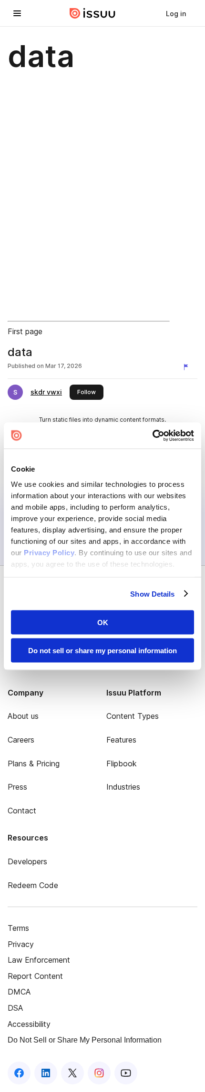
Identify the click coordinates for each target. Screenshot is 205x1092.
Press (17, 787)
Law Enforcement (39, 960)
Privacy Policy (49, 552)
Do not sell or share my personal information (102, 650)
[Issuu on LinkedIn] (45, 1073)
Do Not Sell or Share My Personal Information (85, 1040)
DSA (15, 1008)
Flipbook (121, 763)
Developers (27, 861)
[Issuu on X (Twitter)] (72, 1073)
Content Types (132, 716)
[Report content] (187, 367)
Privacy (21, 944)
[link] (176, 13)
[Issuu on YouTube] (125, 1073)
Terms (18, 928)
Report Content (35, 976)
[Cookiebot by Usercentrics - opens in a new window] (152, 435)
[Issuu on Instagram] (99, 1073)
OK (102, 622)
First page (25, 331)
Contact (22, 810)
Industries (123, 787)
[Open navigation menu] (17, 13)
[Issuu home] (92, 13)
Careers (21, 739)
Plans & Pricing (34, 763)
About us (23, 716)
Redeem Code (33, 885)
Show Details (152, 593)
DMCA (19, 991)
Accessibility (29, 1024)
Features (121, 739)
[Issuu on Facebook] (19, 1073)
